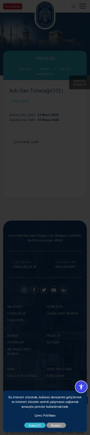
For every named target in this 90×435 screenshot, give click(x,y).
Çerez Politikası (45, 415)
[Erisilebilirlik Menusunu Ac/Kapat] (81, 386)
